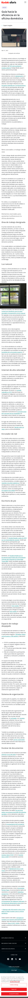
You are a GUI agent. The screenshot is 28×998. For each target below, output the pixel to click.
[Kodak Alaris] (9, 2)
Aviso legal (14, 970)
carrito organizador (19, 739)
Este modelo (15, 606)
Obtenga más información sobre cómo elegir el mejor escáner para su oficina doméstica (13, 911)
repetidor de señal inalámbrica (10, 483)
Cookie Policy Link (14, 981)
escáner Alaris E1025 (8, 855)
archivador (14, 718)
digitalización (19, 76)
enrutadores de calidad (8, 490)
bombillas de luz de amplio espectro (12, 352)
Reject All (14, 989)
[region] (14, 985)
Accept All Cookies (14, 993)
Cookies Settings (14, 984)
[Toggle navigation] (25, 2)
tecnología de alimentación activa (11, 903)
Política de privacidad (14, 966)
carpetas (22, 718)
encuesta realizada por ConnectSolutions (14, 85)
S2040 (17, 923)
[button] (14, 938)
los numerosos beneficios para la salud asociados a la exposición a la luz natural (13, 311)
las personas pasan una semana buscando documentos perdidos (14, 812)
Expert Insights (7, 25)
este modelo (13, 611)
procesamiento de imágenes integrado (13, 901)
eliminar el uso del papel (9, 754)
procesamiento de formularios (15, 824)
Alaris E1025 (11, 923)
